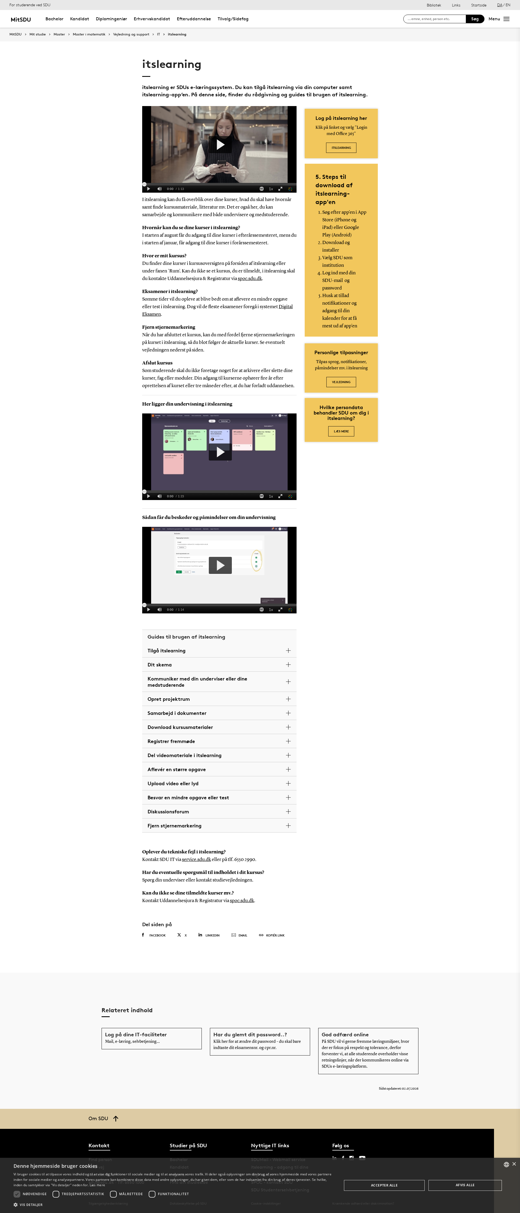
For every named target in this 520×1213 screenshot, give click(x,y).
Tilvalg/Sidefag (233, 18)
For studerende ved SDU (29, 4)
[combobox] (506, 1164)
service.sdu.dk (196, 859)
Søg (475, 18)
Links (456, 5)
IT (158, 34)
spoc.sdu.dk (250, 278)
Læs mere (341, 431)
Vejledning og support (131, 34)
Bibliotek (434, 5)
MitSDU (15, 34)
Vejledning (341, 382)
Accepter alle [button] (384, 1185)
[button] (173, 1205)
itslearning (177, 34)
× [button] (514, 1164)
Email (243, 935)
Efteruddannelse (194, 18)
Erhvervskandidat (152, 18)
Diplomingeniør (111, 18)
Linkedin (213, 935)
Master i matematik (89, 34)
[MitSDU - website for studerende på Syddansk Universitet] (20, 19)
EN (508, 4)
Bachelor (54, 18)
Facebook (158, 935)
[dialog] (260, 1185)
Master (59, 34)
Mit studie (38, 34)
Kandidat (79, 18)
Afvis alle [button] (465, 1185)
